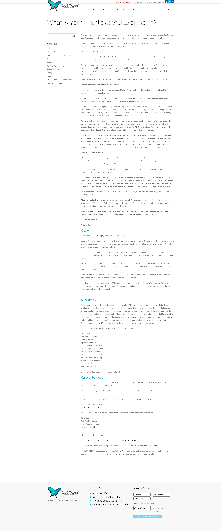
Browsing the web (161, 508)
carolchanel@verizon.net (91, 427)
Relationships (52, 52)
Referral (158, 512)
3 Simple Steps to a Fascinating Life (110, 504)
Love (49, 48)
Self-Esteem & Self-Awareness (59, 55)
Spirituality (51, 76)
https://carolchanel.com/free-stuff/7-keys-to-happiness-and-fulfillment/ (108, 440)
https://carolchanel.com (90, 407)
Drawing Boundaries (55, 83)
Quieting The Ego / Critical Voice (59, 80)
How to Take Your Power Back (107, 497)
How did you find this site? (144, 503)
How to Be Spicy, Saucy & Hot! (107, 500)
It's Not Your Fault (100, 493)
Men (49, 59)
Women (50, 62)
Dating (49, 73)
